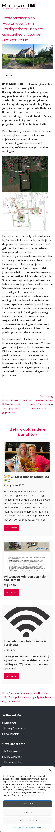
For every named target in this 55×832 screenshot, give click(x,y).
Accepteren (27, 804)
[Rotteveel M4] (19, 5)
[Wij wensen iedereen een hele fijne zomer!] (27, 557)
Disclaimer (10, 722)
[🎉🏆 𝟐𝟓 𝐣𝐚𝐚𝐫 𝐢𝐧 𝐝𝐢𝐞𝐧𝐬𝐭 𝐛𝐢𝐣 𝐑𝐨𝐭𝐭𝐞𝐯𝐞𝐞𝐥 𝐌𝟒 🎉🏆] (27, 457)
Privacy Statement (33, 827)
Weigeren (27, 812)
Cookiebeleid (18, 827)
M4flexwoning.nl (13, 757)
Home (5, 693)
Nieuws (14, 693)
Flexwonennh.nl (13, 762)
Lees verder (11, 527)
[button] (50, 770)
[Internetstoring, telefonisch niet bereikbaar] (27, 622)
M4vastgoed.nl (12, 751)
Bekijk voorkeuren (27, 820)
